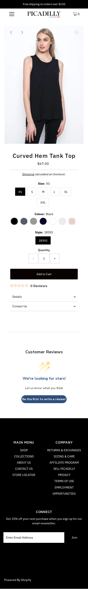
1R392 (43, 241)
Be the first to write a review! (44, 399)
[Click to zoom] (76, 32)
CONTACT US (24, 469)
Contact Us (19, 306)
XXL (43, 202)
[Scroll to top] (79, 599)
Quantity (44, 250)
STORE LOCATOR (23, 475)
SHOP (24, 450)
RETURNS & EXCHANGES (64, 450)
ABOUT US (24, 462)
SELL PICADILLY (64, 469)
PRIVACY (64, 475)
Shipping (28, 174)
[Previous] (11, 32)
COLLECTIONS (24, 456)
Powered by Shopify (17, 580)
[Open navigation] (12, 14)
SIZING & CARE (64, 456)
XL (66, 192)
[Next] (21, 32)
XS (20, 192)
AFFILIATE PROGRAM (64, 462)
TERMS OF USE (64, 481)
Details (17, 297)
